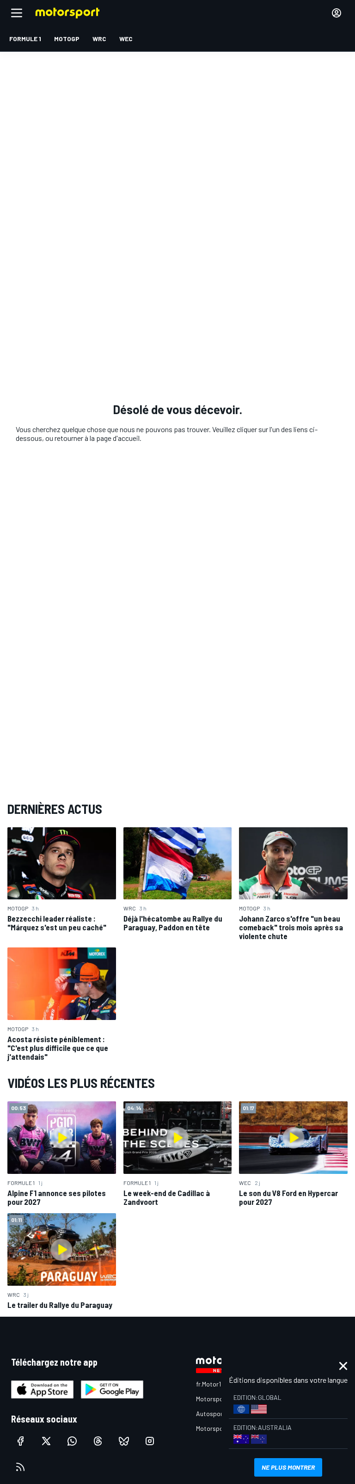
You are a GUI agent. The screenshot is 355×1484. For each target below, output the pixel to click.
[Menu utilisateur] (336, 13)
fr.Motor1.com (215, 1384)
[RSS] (20, 1467)
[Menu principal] (16, 13)
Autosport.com (217, 1413)
